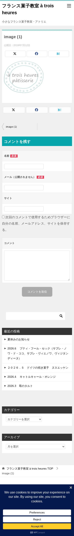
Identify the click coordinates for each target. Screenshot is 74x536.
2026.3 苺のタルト (20, 385)
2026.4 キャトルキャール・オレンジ (31, 376)
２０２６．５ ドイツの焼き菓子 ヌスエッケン (37, 367)
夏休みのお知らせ (18, 339)
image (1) (11, 126)
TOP (30, 468)
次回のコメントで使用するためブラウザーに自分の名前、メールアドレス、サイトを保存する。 (36, 223)
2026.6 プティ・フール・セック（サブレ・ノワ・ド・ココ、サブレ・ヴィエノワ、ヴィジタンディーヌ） (37, 353)
